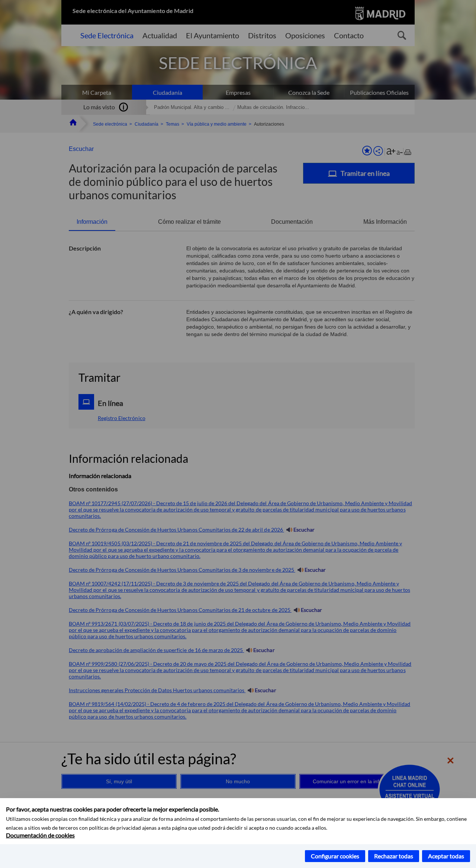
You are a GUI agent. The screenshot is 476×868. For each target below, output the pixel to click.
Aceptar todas (446, 855)
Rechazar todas (393, 855)
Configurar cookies (335, 855)
